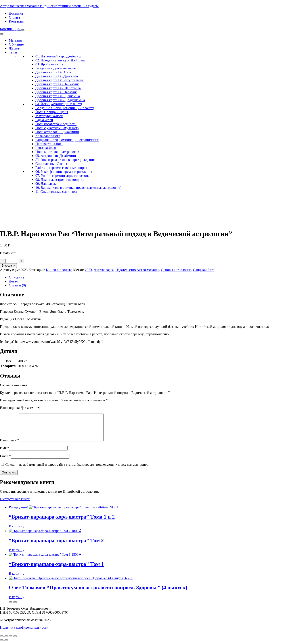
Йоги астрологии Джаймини (57, 132)
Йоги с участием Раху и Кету (57, 128)
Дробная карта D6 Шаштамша (58, 88)
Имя (4, 448)
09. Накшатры (46, 183)
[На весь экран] (6, 636)
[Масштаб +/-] (2, 636)
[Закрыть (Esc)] (15, 636)
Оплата (14, 17)
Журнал (15, 48)
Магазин (15, 40)
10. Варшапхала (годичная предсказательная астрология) (78, 187)
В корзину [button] (16, 526)
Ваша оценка (11, 408)
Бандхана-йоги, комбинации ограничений (67, 140)
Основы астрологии (176, 270)
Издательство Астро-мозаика (137, 270)
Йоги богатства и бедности (55, 124)
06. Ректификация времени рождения (63, 172)
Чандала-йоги (45, 148)
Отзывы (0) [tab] (17, 285)
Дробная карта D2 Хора (53, 72)
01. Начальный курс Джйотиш (58, 56)
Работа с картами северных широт (61, 168)
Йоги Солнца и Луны (51, 112)
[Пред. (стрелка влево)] (2, 640)
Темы (13, 52)
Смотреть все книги (15, 499)
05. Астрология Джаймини (55, 156)
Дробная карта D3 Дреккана (56, 76)
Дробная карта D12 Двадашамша (60, 100)
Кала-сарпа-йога (47, 136)
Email (5, 456)
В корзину (8, 265)
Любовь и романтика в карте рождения (65, 160)
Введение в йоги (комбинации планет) (64, 108)
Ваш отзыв (9, 440)
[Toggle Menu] (2, 34)
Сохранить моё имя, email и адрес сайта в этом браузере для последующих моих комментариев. (77, 464)
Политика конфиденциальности (24, 627)
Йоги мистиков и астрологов (57, 152)
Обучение (16, 44)
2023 (88, 270)
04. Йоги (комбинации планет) (58, 104)
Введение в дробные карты (55, 68)
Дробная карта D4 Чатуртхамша (59, 80)
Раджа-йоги (44, 120)
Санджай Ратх (203, 270)
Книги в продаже (59, 270)
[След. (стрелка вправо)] (6, 640)
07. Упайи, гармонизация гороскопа (62, 175)
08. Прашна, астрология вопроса (59, 179)
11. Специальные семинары (56, 191)
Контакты (16, 21)
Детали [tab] (14, 281)
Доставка (16, 13)
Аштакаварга (104, 270)
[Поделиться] (10, 636)
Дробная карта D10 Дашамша (57, 96)
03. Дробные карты (49, 64)
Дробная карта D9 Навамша (56, 92)
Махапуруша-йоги (49, 116)
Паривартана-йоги (49, 144)
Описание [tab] (16, 277)
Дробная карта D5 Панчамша (57, 84)
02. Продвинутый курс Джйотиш (60, 60)
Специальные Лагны (51, 164)
